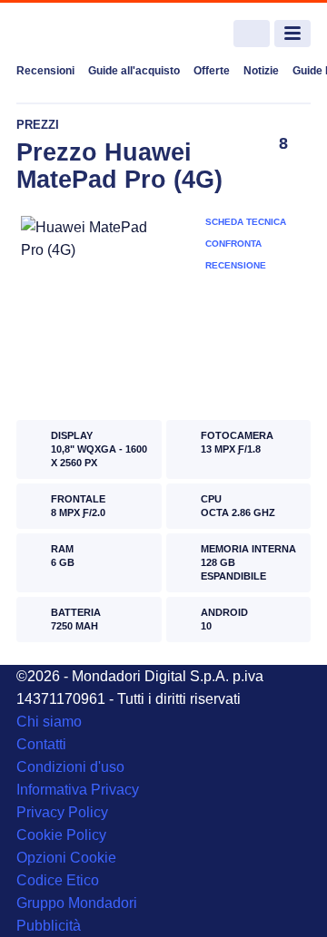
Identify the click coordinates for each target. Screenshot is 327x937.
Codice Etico (57, 880)
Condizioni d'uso (70, 767)
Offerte (211, 70)
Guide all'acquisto (134, 70)
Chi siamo (49, 721)
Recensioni (45, 70)
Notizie (261, 70)
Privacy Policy (62, 812)
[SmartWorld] (84, 34)
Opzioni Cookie (66, 857)
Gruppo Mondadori (76, 903)
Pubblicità (48, 925)
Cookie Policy (61, 835)
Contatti (41, 744)
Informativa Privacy (77, 789)
